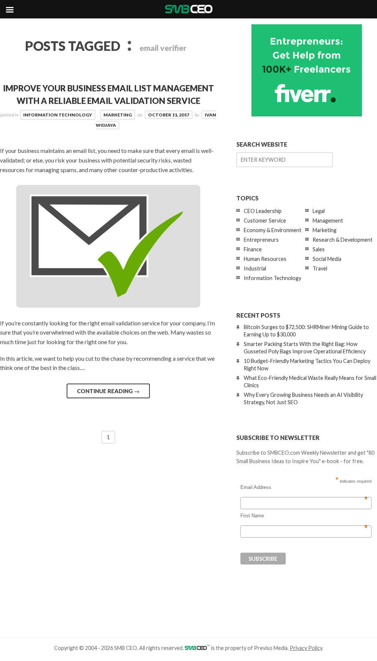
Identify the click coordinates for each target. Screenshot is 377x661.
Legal (319, 211)
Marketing (117, 115)
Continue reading (108, 391)
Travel (320, 268)
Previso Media (271, 648)
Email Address (304, 487)
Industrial (255, 268)
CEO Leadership (263, 211)
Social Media (327, 259)
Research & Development (343, 240)
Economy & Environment (273, 230)
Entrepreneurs (261, 240)
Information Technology (57, 115)
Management (328, 220)
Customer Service (265, 220)
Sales (319, 249)
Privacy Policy (306, 648)
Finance (253, 249)
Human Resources (265, 259)
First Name (304, 515)
